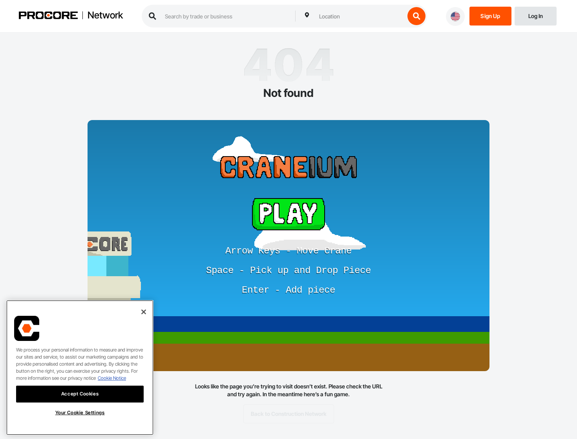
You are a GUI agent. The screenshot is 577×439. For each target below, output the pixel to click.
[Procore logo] (48, 16)
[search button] (416, 16)
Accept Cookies (80, 394)
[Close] (143, 312)
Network (105, 15)
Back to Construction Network (289, 413)
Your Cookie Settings (80, 412)
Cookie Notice (112, 378)
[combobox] (360, 16)
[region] (79, 367)
